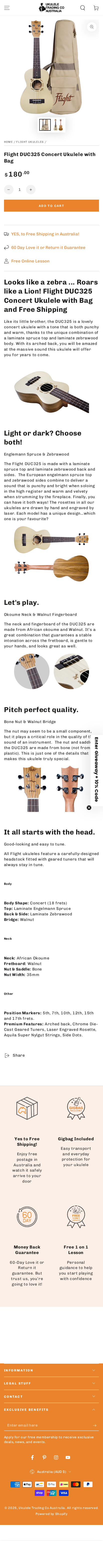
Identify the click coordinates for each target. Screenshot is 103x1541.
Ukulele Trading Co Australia (41, 1508)
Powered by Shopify (52, 1514)
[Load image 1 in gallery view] (45, 125)
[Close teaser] (89, 807)
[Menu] (7, 7)
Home (8, 142)
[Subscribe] (96, 1425)
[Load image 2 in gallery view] (58, 125)
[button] (83, 7)
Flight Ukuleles (30, 142)
